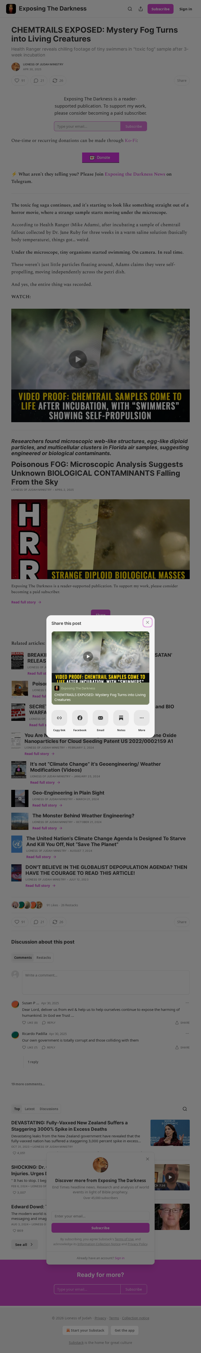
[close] (147, 622)
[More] (142, 718)
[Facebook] (80, 718)
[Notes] (121, 718)
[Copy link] (59, 718)
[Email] (100, 718)
